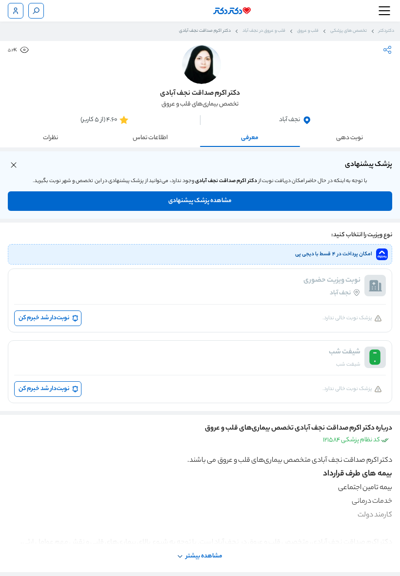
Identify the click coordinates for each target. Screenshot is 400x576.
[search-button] (36, 11)
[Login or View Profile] (15, 11)
